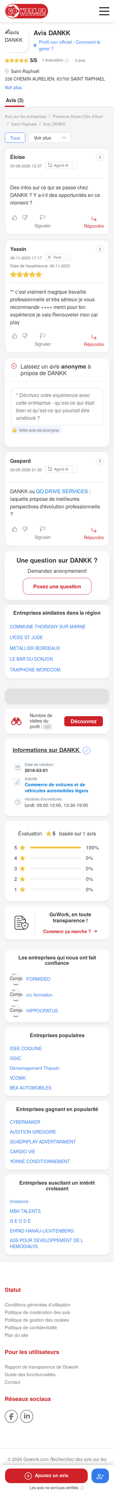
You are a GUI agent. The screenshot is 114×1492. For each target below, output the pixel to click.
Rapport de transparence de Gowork (41, 1367)
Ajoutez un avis (51, 1475)
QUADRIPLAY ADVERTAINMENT (43, 1142)
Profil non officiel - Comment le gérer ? (69, 45)
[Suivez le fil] (100, 1476)
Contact (12, 1382)
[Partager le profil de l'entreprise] (101, 696)
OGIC (15, 1058)
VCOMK (18, 1078)
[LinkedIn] (26, 1415)
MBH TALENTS (25, 1211)
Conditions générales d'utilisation (38, 1304)
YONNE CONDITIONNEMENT (40, 1161)
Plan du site (16, 1335)
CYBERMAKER (25, 1122)
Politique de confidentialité (31, 1327)
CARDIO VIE (22, 1151)
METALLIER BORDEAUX (35, 648)
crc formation (39, 995)
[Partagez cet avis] (100, 157)
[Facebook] (11, 1415)
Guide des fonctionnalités (30, 1374)
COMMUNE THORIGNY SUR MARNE (48, 627)
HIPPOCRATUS (42, 1011)
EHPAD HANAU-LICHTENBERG (42, 1231)
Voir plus (13, 87)
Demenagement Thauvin (35, 1068)
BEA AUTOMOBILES (30, 1088)
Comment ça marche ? (67, 931)
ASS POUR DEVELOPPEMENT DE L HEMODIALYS (46, 1243)
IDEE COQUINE (26, 1048)
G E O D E (20, 1221)
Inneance (19, 1201)
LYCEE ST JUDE (26, 637)
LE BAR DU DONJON (31, 659)
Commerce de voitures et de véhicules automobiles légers (56, 787)
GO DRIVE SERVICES (62, 491)
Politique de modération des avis (37, 1312)
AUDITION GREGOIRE (33, 1132)
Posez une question (57, 586)
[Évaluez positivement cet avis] (14, 222)
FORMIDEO (38, 979)
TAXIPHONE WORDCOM (35, 670)
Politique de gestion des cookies (37, 1320)
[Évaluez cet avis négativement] (25, 222)
